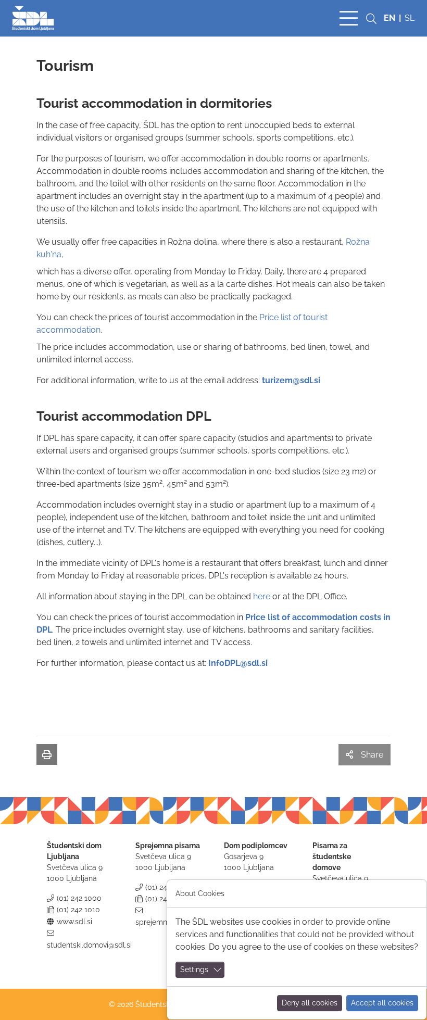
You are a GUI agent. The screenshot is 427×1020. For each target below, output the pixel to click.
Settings (194, 969)
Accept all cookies (382, 1003)
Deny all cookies (309, 1003)
